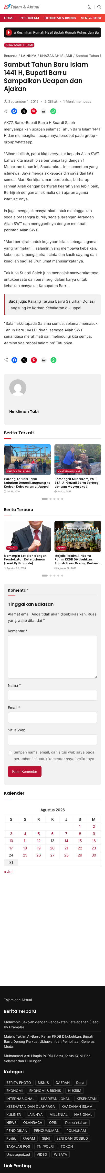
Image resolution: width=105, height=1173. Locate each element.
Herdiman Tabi (24, 411)
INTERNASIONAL (20, 1099)
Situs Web (16, 730)
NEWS (61, 548)
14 (66, 840)
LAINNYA (28, 56)
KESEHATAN (87, 1099)
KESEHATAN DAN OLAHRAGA (30, 1106)
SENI (46, 1138)
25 (25, 855)
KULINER (13, 1114)
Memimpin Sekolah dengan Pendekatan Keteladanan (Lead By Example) (25, 559)
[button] (89, 7)
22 (80, 848)
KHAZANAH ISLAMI (19, 45)
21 (66, 848)
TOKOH (11, 548)
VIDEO (42, 1154)
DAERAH (63, 1082)
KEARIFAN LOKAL (55, 1099)
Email (14, 707)
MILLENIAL (59, 1114)
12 (39, 840)
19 (39, 848)
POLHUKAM (29, 18)
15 (80, 840)
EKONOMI (14, 1091)
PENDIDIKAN (16, 1130)
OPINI (54, 1122)
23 (94, 848)
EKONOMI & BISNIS (60, 18)
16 (94, 840)
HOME (9, 18)
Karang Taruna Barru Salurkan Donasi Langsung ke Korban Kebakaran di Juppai (27, 483)
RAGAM (28, 1138)
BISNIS (43, 1082)
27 (52, 855)
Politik (11, 1138)
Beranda (10, 56)
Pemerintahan (76, 1122)
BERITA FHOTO (18, 1082)
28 (66, 855)
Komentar (18, 631)
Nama (14, 685)
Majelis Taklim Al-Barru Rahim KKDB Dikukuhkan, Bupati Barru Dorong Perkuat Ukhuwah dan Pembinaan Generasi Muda (77, 563)
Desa (80, 1082)
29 (80, 855)
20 (52, 848)
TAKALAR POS (18, 1146)
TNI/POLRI (45, 1146)
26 (38, 855)
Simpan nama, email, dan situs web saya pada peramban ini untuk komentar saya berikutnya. (54, 755)
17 (11, 848)
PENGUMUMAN (47, 1130)
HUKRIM (74, 1091)
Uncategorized (18, 1154)
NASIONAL (83, 1114)
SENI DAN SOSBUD (72, 1138)
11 (25, 840)
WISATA (60, 1154)
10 (11, 840)
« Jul (8, 871)
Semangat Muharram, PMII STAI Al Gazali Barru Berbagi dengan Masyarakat (76, 483)
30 (94, 855)
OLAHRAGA (32, 1122)
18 (25, 848)
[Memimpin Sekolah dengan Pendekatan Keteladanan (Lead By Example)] (27, 548)
